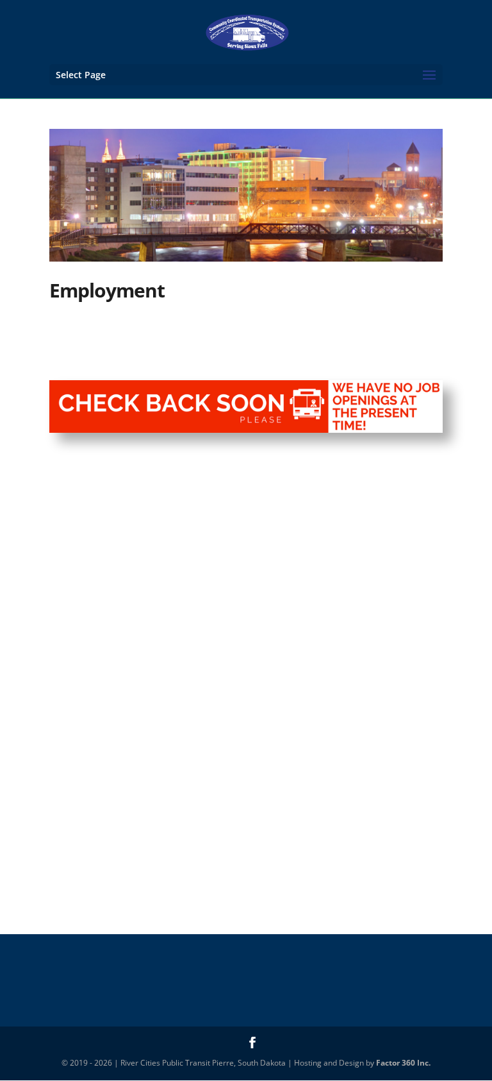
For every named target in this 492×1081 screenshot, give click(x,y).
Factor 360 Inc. (403, 1062)
